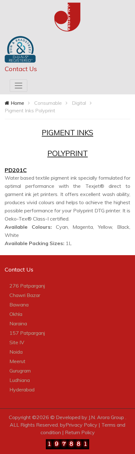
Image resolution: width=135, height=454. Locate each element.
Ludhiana (19, 380)
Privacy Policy (81, 425)
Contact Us (21, 69)
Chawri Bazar (24, 295)
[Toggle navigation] (18, 85)
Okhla (15, 314)
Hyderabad (22, 389)
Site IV (16, 342)
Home (16, 103)
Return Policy (80, 432)
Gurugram (20, 370)
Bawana (19, 304)
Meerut (17, 361)
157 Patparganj (27, 333)
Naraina (18, 323)
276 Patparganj (27, 286)
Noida (16, 352)
